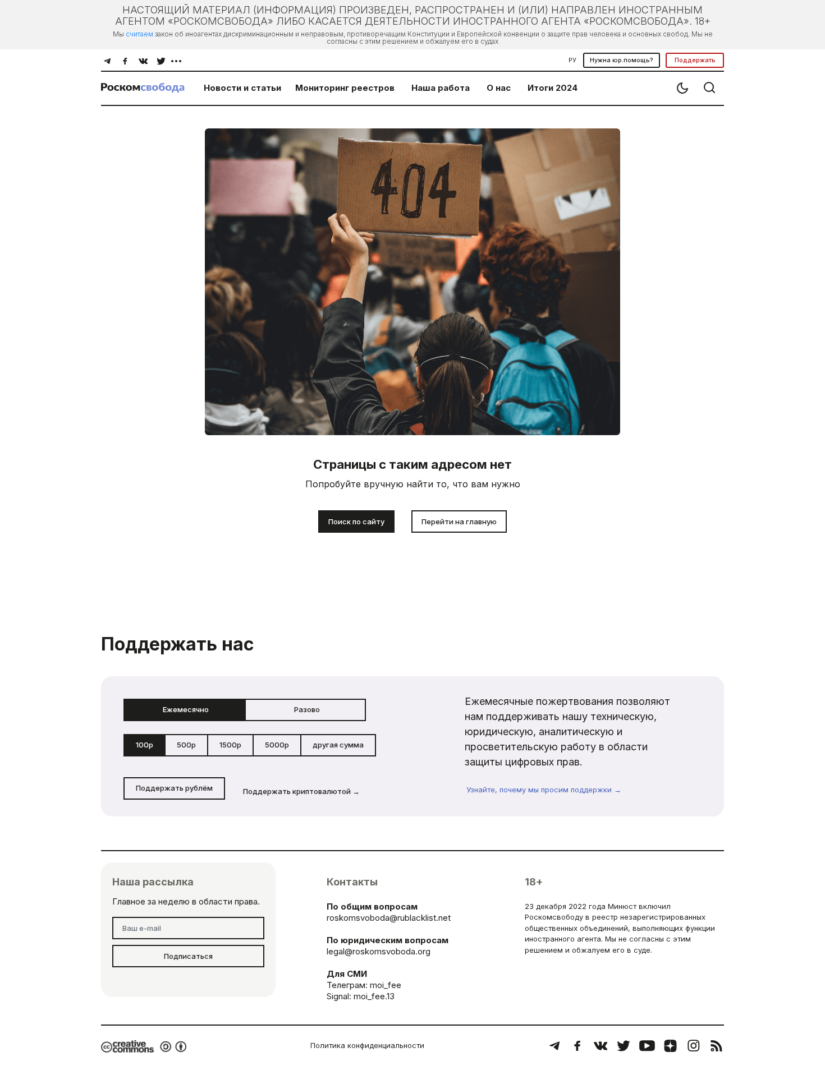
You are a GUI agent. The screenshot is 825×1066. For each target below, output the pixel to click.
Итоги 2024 (553, 87)
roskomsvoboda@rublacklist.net (389, 917)
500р (186, 744)
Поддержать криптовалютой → (301, 791)
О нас (499, 87)
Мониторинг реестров (345, 87)
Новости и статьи (242, 87)
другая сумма (338, 744)
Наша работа (440, 87)
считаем (139, 34)
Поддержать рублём (174, 787)
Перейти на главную (459, 521)
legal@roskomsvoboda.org (378, 951)
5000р (277, 744)
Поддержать (695, 60)
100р (144, 744)
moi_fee (385, 985)
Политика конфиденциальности (367, 1045)
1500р (230, 744)
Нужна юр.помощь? (621, 60)
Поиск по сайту (356, 521)
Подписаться (188, 956)
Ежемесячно (186, 709)
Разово (307, 709)
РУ (572, 60)
